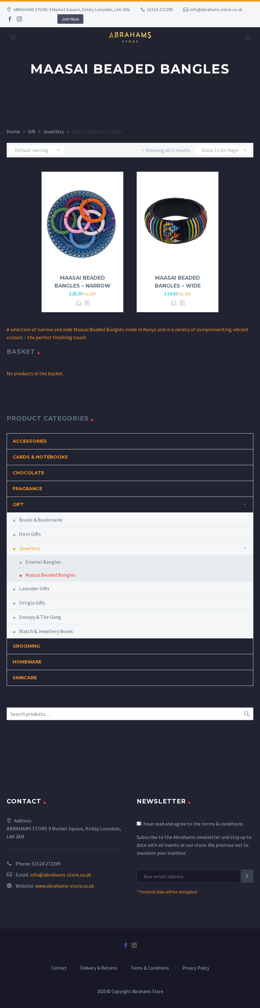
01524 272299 (159, 9)
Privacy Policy (195, 968)
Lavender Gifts (34, 588)
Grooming (26, 646)
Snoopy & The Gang (40, 617)
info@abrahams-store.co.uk (216, 9)
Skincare (25, 678)
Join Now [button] (70, 19)
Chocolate (28, 473)
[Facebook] (10, 19)
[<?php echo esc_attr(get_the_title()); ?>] (86, 303)
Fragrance (27, 488)
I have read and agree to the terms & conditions (192, 824)
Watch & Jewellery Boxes (46, 631)
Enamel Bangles (43, 562)
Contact (59, 968)
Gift (31, 132)
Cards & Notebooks (40, 457)
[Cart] (12, 37)
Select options (79, 303)
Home (13, 132)
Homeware (27, 662)
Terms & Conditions (150, 968)
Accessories (30, 441)
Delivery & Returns (98, 968)
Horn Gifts (30, 534)
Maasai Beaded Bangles (50, 575)
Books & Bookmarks (41, 520)
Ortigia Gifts (32, 602)
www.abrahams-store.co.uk (64, 886)
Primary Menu (247, 37)
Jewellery (53, 132)
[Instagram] (19, 19)
